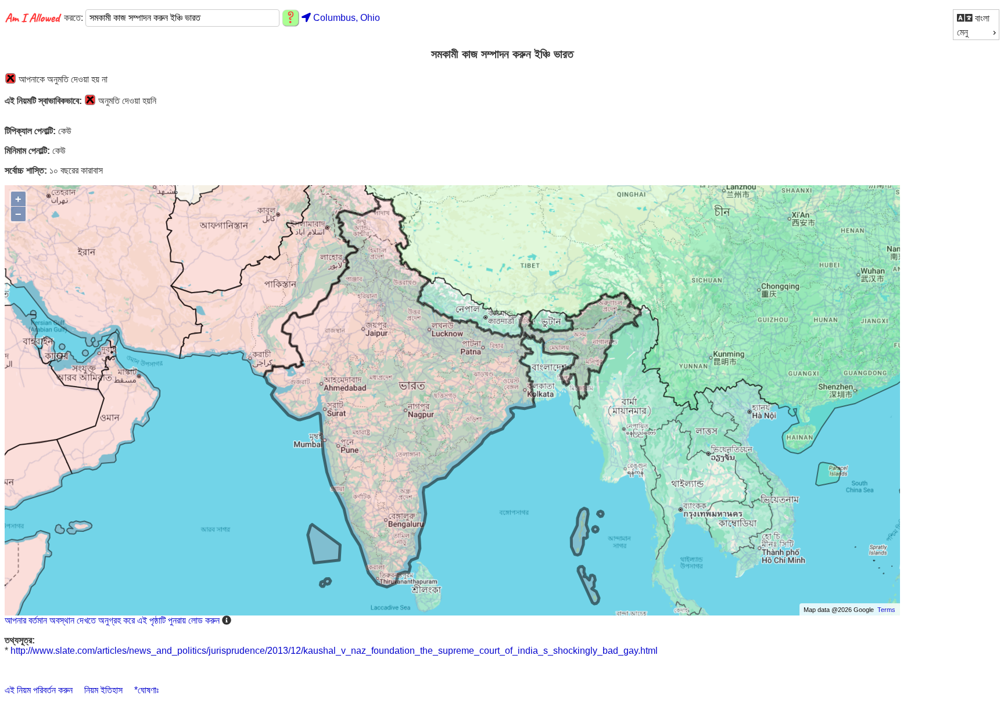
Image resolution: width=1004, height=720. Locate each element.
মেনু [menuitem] (962, 32)
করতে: (74, 18)
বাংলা (981, 18)
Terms (886, 609)
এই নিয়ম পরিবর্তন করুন (39, 690)
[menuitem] (976, 18)
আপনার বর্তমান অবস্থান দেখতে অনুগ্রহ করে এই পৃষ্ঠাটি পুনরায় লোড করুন (112, 620)
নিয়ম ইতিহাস (103, 690)
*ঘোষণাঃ (146, 690)
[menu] (976, 24)
